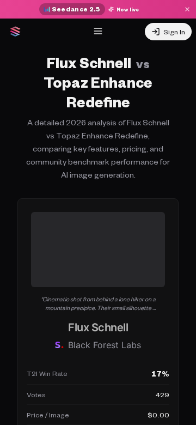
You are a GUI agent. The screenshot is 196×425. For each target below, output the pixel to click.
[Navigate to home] (15, 31)
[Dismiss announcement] (187, 9)
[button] (98, 303)
